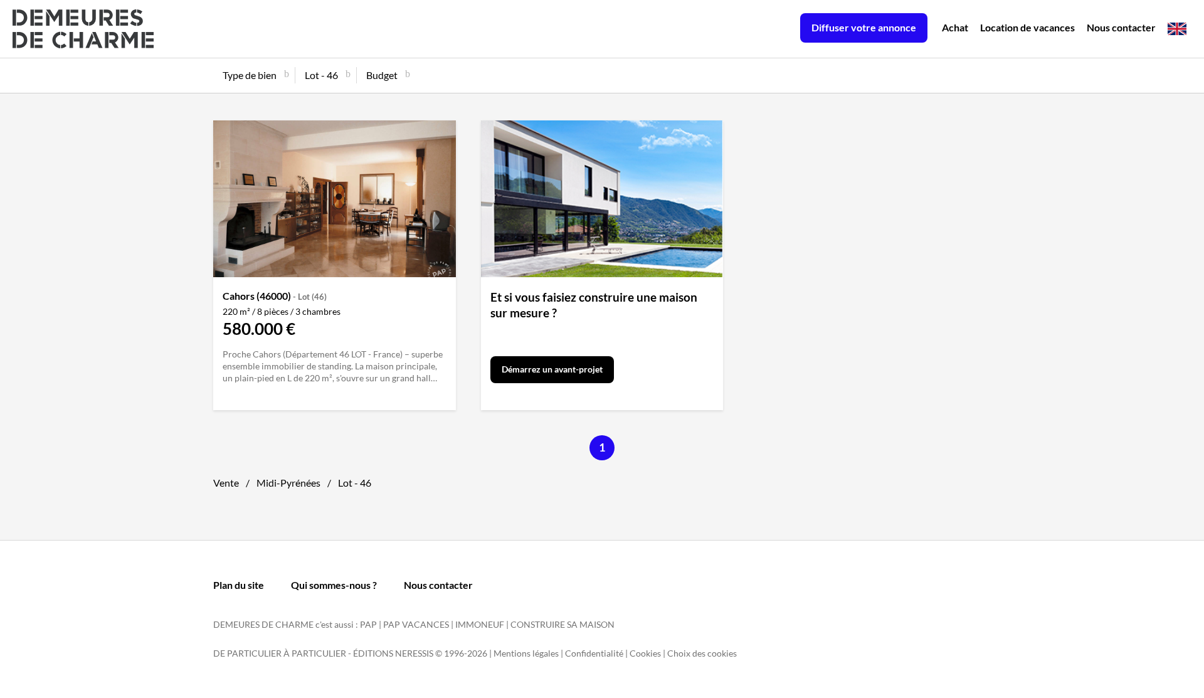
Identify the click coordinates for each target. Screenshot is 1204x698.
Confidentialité (594, 653)
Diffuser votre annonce (863, 27)
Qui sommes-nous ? (334, 585)
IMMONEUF (479, 624)
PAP (368, 624)
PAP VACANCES (416, 624)
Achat (955, 27)
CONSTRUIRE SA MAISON (562, 624)
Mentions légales (526, 653)
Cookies (645, 653)
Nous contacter (1121, 27)
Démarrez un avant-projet (552, 369)
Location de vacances (1027, 27)
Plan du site (238, 585)
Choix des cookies (702, 653)
